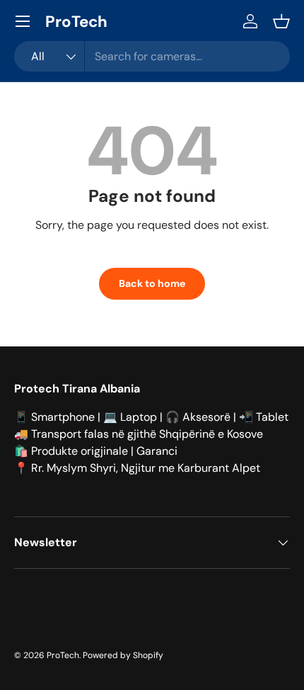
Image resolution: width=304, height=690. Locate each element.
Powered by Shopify (123, 655)
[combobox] (152, 56)
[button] (281, 21)
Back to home (152, 283)
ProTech (63, 655)
